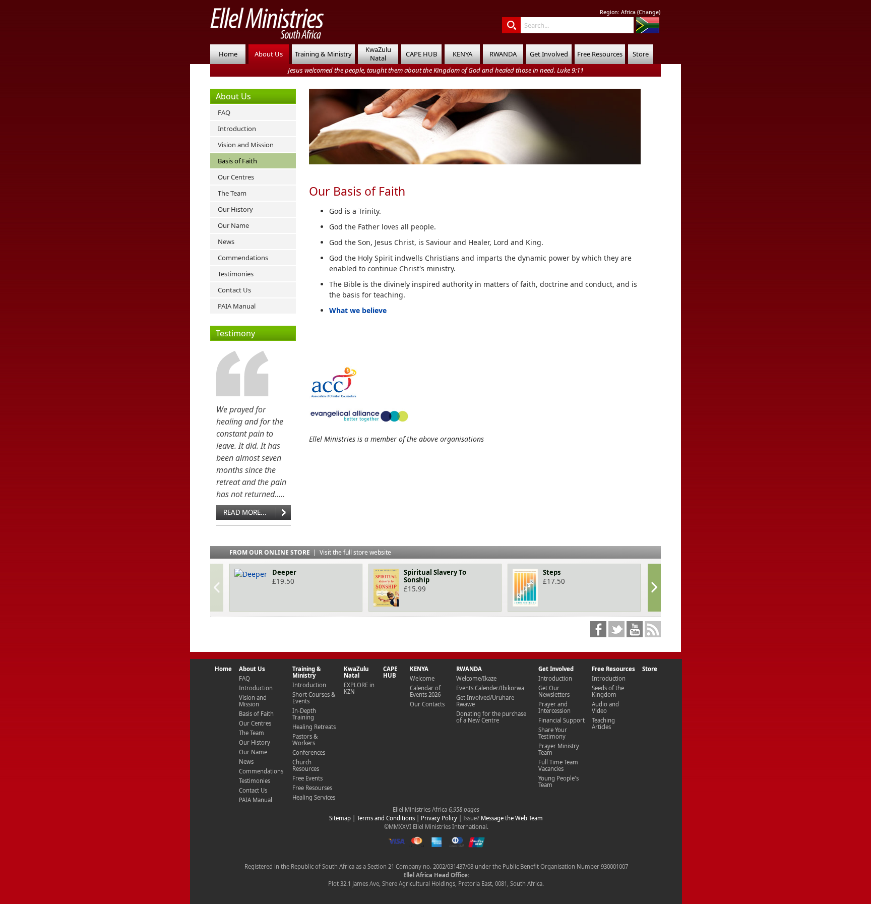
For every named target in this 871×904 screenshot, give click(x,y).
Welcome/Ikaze (476, 678)
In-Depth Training (304, 713)
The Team (232, 193)
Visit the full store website (355, 552)
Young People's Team (558, 781)
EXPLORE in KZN (359, 688)
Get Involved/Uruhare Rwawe (485, 700)
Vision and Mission (246, 144)
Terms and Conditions (386, 818)
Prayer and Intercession (554, 707)
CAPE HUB (421, 53)
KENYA (462, 53)
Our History (235, 209)
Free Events (307, 778)
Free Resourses (312, 788)
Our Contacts (427, 704)
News (226, 241)
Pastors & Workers (305, 739)
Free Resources (600, 53)
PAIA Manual (237, 306)
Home (228, 53)
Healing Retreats (314, 727)
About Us (269, 53)
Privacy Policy (439, 818)
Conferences (308, 752)
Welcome (422, 678)
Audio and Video (605, 707)
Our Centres (236, 177)
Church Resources (305, 765)
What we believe (358, 310)
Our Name (233, 225)
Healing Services (313, 797)
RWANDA (503, 53)
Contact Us (234, 289)
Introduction (237, 128)
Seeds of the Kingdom (608, 691)
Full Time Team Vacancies (558, 765)
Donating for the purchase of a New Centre (491, 717)
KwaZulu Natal (378, 54)
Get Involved (549, 53)
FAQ (224, 112)
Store (641, 53)
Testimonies (236, 273)
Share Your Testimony (552, 733)
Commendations (243, 257)
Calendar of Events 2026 (425, 691)
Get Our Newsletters (554, 691)
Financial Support (561, 720)
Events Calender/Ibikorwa (490, 688)
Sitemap (340, 818)
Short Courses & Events (313, 697)
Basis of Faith (237, 160)
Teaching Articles (603, 723)
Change (649, 12)
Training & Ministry (323, 53)
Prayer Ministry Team (558, 749)
